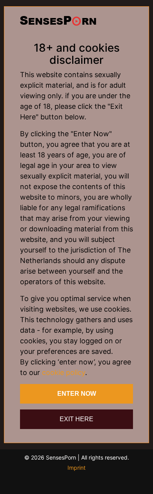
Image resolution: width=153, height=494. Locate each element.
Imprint (76, 467)
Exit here (76, 419)
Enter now (76, 393)
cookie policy (63, 372)
